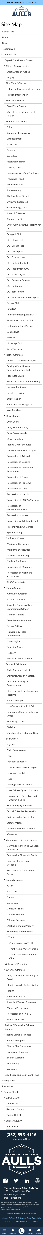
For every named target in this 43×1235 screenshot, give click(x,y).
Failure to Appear (16, 1040)
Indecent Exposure (17, 762)
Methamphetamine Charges (21, 450)
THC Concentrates (16, 582)
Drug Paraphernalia (17, 433)
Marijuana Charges (16, 538)
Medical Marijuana (17, 561)
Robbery (11, 653)
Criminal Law (10, 55)
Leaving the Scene (16, 387)
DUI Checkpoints (16, 251)
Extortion (12, 144)
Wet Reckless (14, 410)
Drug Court (13, 422)
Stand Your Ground (17, 106)
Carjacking (12, 903)
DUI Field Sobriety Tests (19, 263)
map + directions (12, 1198)
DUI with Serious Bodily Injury (23, 297)
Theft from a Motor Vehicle (23, 949)
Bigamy (11, 744)
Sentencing (13, 1063)
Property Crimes (14, 880)
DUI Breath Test (15, 246)
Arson (10, 886)
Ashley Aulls (8, 1081)
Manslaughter (14, 641)
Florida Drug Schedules (19, 445)
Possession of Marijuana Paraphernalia (19, 575)
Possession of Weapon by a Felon (21, 872)
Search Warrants (15, 1058)
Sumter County (14, 1121)
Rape (9, 779)
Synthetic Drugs (15, 532)
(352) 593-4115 (22, 1135)
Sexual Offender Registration (22, 811)
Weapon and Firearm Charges (21, 840)
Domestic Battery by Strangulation (17, 683)
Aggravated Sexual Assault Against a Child (23, 798)
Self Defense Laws (16, 100)
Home (5, 37)
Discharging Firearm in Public (22, 855)
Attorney (13, 1233)
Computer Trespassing (18, 133)
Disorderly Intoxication (19, 620)
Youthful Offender (16, 1019)
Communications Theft (21, 943)
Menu (4, 1233)
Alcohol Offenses (16, 213)
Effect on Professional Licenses (23, 89)
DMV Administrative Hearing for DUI (24, 227)
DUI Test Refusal (15, 292)
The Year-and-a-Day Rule (20, 659)
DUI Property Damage (18, 280)
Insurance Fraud (15, 179)
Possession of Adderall (18, 456)
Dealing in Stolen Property (20, 926)
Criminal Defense (8, 1218)
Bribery (11, 127)
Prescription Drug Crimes (20, 527)
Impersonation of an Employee (23, 173)
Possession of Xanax (17, 515)
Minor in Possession (17, 1008)
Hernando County (15, 1109)
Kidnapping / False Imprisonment (16, 634)
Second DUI (13, 332)
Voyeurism (12, 834)
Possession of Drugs (17, 477)
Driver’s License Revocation (21, 361)
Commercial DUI (15, 219)
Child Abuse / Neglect (18, 670)
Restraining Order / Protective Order (23, 714)
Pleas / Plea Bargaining (19, 1046)
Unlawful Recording (17, 202)
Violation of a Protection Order (23, 733)
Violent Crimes (14, 588)
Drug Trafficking (15, 439)
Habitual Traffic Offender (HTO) (23, 381)
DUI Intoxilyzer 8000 (18, 269)
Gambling (12, 156)
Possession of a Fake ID (19, 1014)
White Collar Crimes (16, 121)
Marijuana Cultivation (18, 544)
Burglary (11, 897)
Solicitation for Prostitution (21, 817)
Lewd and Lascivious (17, 773)
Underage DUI (14, 343)
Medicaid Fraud (15, 185)
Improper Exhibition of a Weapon (19, 863)
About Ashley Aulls (34, 1218)
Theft (11, 937)
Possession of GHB (17, 489)
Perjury (10, 77)
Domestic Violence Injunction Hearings (22, 693)
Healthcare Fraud (16, 162)
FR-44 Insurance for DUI (20, 320)
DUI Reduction (14, 286)
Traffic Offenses (14, 355)
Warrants (12, 1069)
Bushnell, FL (13, 1126)
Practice (30, 1233)
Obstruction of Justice (18, 72)
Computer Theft (15, 909)
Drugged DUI (14, 234)
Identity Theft (14, 167)
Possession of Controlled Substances (20, 470)
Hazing (10, 991)
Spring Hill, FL (14, 1115)
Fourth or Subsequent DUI (20, 315)
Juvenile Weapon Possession (22, 1002)
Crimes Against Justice (17, 66)
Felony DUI (13, 303)
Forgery (11, 150)
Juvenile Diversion (16, 996)
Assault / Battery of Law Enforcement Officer (19, 607)
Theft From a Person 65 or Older (23, 957)
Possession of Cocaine (18, 462)
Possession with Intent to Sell (22, 521)
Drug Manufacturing (17, 427)
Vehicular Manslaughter (19, 404)
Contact (39, 1233)
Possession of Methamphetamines (17, 508)
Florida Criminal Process (18, 1035)
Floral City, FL (14, 1104)
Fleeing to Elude (15, 376)
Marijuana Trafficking (18, 555)
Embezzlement (14, 139)
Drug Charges (13, 416)
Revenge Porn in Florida (19, 785)
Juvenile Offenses (15, 970)
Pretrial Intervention (17, 95)
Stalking (11, 727)
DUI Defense (21, 1218)
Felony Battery (14, 626)
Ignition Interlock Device (20, 326)
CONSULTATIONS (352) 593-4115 (21, 2)
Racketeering (14, 190)
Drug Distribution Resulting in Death (22, 977)
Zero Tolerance (15, 349)
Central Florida (11, 1092)
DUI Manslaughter (16, 274)
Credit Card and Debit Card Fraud (22, 1075)
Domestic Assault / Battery (21, 676)
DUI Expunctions (16, 257)
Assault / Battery (16, 599)
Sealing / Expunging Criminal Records (19, 1027)
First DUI (11, 309)
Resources (7, 1086)
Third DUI (12, 338)
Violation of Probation (16, 964)
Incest (10, 756)
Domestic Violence (16, 664)
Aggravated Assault (17, 594)
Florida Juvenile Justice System (23, 985)
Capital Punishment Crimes (19, 60)
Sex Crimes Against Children (23, 790)
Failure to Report (15, 700)
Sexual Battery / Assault (19, 806)
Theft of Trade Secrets (18, 196)
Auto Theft (12, 891)
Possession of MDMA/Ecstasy (23, 500)
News (5, 43)
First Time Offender (16, 83)
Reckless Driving (15, 393)
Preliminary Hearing (17, 1052)
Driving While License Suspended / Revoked (18, 368)
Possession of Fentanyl (19, 483)
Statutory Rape (15, 823)
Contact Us (8, 32)
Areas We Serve (21, 1221)
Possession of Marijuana (19, 567)
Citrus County (13, 1098)
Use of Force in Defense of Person (21, 114)
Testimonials (8, 49)
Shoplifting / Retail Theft (20, 932)
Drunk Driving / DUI (16, 208)
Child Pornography (16, 750)
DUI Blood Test (15, 240)
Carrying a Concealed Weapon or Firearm (23, 848)
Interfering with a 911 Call (21, 706)
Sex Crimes (12, 739)
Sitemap (35, 1221)
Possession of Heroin (18, 494)
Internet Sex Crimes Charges (22, 767)
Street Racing (14, 399)
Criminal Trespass (16, 920)
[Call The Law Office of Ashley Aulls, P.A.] (21, 1231)
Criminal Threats (15, 615)
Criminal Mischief (16, 914)
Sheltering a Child (16, 721)
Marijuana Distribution (18, 550)
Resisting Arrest (15, 647)
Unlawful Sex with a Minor (21, 828)
